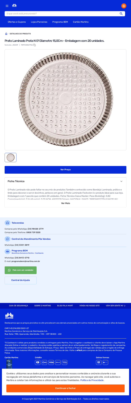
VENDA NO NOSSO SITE (89, 306)
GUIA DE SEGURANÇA (18, 306)
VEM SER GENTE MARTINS (117, 306)
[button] (122, 14)
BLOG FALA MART (65, 306)
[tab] (10, 157)
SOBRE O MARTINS (42, 306)
